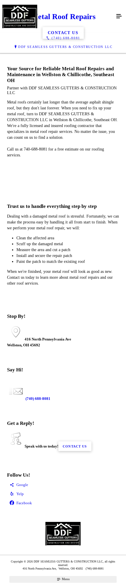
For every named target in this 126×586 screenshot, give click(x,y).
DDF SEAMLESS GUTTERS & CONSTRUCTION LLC (65, 47)
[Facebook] (63, 503)
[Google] (63, 485)
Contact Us (75, 446)
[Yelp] (63, 494)
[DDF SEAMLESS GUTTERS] (57, 16)
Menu (65, 579)
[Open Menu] (119, 16)
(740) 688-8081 (37, 398)
